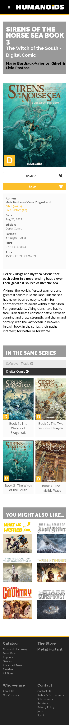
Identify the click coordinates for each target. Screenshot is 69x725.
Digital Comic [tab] (16, 371)
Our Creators (11, 695)
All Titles (8, 673)
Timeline (8, 669)
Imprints (8, 657)
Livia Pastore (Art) (16, 210)
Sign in (41, 715)
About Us (8, 691)
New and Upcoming (15, 649)
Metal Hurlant (49, 649)
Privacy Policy (45, 707)
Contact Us (44, 691)
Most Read (9, 653)
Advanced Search (13, 665)
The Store (46, 643)
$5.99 (32, 186)
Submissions (45, 699)
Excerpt (32, 175)
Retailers (42, 703)
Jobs (40, 711)
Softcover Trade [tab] (18, 363)
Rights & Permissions (50, 695)
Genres (7, 661)
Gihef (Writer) (14, 206)
